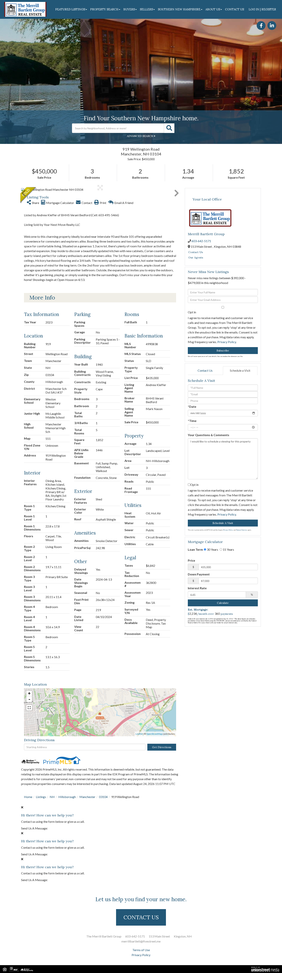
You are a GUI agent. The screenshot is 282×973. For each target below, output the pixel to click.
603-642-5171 (201, 241)
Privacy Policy (226, 342)
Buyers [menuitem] (129, 9)
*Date (192, 406)
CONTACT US (141, 917)
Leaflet (139, 734)
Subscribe (223, 350)
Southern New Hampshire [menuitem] (179, 9)
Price (191, 560)
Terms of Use (141, 950)
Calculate (223, 603)
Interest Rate (197, 588)
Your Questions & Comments (208, 435)
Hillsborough (67, 797)
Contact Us (195, 252)
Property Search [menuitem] (104, 9)
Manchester (87, 797)
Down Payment (199, 574)
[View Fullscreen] (29, 708)
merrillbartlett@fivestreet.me (141, 941)
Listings (41, 797)
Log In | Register (262, 9)
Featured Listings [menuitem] (70, 9)
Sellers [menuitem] (146, 9)
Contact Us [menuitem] (234, 9)
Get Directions (161, 747)
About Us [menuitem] (212, 9)
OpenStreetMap (154, 734)
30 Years (212, 549)
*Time (192, 421)
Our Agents (195, 257)
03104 (103, 797)
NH (52, 797)
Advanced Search (140, 136)
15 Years (228, 549)
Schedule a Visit (240, 370)
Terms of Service (241, 530)
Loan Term (195, 549)
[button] (169, 128)
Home (28, 797)
